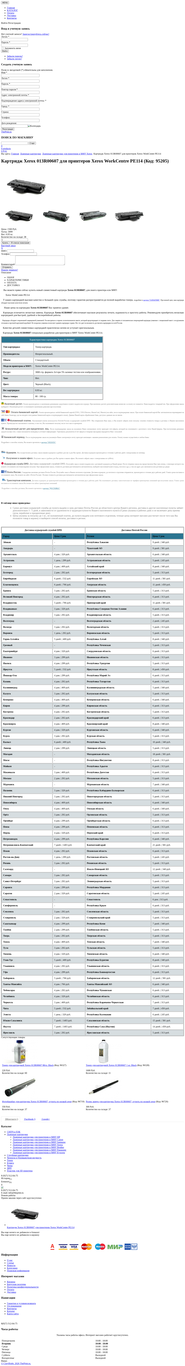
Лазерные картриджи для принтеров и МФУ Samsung (39, 1142)
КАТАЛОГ (12, 10)
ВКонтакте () (11, 1119)
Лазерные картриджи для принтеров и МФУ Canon (38, 1139)
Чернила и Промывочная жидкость (24, 1158)
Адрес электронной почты (15, 95)
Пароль (5, 84)
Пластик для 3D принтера (20, 1171)
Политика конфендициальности (23, 1287)
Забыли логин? (14, 59)
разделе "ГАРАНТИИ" (151, 300)
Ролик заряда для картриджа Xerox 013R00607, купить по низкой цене (120, 1101)
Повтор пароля (9, 89)
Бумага (10, 1163)
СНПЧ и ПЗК (13, 1132)
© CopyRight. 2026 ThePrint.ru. (16, 1363)
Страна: (5, 112)
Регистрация (7, 129)
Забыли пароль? (15, 56)
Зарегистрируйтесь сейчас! (36, 34)
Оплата (10, 13)
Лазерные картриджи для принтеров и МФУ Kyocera (39, 1152)
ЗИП (9, 1168)
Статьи (10, 1263)
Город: (5, 106)
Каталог (11, 1311)
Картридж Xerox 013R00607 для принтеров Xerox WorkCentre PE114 (40, 1227)
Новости (11, 1265)
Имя (4, 72)
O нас (10, 1260)
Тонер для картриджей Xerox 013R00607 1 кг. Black (111, 1065)
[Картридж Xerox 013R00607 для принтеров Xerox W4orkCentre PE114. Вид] (19, 215)
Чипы (10, 1165)
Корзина (11, 1282)
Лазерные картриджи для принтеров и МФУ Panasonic (39, 1150)
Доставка (11, 15)
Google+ (45, 1119)
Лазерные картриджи (30, 154)
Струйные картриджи (17, 1155)
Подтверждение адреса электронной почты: (23, 100)
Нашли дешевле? (9, 270)
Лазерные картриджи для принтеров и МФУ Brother (38, 1147)
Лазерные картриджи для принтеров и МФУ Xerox (67, 154)
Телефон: (5, 117)
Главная (11, 7)
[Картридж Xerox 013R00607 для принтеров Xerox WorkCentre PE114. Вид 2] (93, 215)
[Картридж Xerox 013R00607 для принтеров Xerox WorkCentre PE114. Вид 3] (129, 215)
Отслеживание (14, 1306)
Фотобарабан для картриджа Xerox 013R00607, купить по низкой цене (37, 1101)
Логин (5, 78)
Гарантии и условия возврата (21, 1303)
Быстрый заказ (8, 245)
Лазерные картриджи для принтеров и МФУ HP (36, 1137)
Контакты (12, 18)
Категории (12, 1268)
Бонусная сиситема (16, 1284)
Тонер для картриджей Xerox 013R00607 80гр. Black (28, 1065)
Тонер (10, 1160)
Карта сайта (13, 1314)
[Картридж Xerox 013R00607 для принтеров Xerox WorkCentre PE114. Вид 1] (56, 215)
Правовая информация (18, 1270)
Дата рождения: (9, 123)
